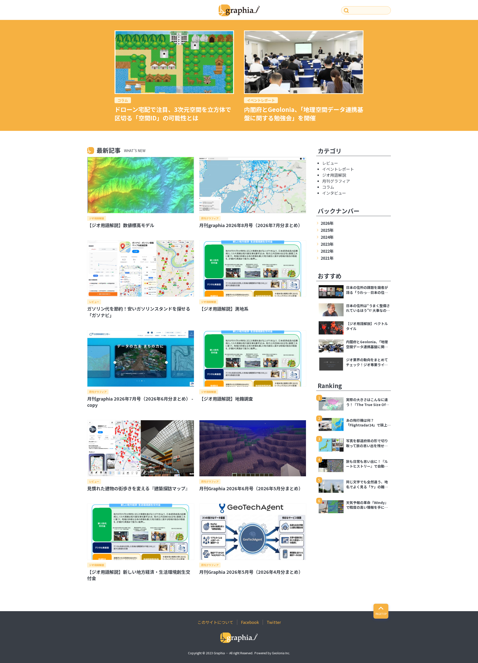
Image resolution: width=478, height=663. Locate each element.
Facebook (250, 622)
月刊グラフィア (210, 218)
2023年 (327, 244)
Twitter (274, 622)
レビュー (94, 302)
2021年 (327, 258)
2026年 (327, 223)
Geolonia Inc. (281, 653)
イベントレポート (261, 100)
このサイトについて (215, 622)
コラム (123, 100)
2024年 (327, 237)
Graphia (219, 653)
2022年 (327, 251)
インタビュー (334, 193)
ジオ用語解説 (96, 218)
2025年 (327, 230)
